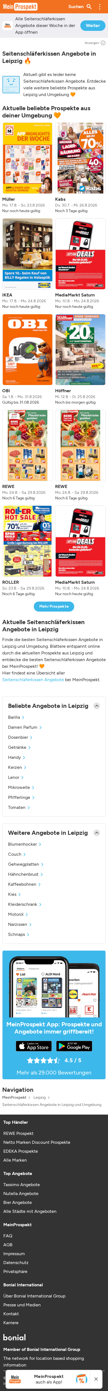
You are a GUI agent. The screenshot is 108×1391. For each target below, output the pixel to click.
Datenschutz (16, 1262)
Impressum (14, 1253)
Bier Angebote (17, 1202)
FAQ (7, 1235)
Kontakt (11, 1313)
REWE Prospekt (18, 1133)
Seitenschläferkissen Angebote (33, 679)
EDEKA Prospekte (20, 1151)
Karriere (11, 1322)
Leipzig (40, 1098)
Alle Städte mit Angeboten (29, 1211)
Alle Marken (15, 1160)
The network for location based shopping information (43, 1362)
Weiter (93, 25)
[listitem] (27, 168)
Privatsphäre (15, 1271)
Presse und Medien (22, 1304)
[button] (99, 6)
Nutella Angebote (20, 1193)
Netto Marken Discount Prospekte (36, 1142)
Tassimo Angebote (21, 1184)
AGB (7, 1244)
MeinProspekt (14, 1098)
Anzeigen (92, 43)
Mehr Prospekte (54, 606)
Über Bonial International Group (34, 1296)
